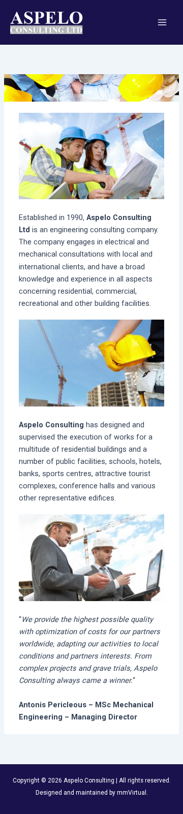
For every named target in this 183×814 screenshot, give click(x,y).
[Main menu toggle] (162, 22)
